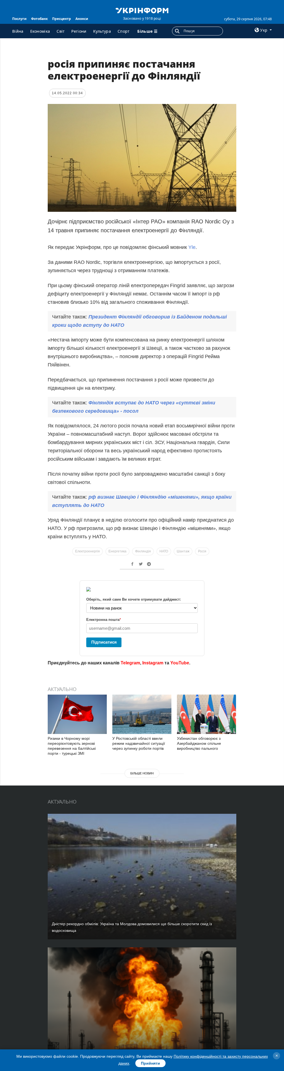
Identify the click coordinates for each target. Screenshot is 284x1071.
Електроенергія (87, 551)
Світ (61, 31)
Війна (18, 31)
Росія (202, 551)
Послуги (19, 18)
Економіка (40, 31)
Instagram (152, 663)
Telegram (130, 663)
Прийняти (150, 1063)
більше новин (142, 773)
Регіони (78, 31)
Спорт (124, 31)
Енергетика (117, 551)
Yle (192, 247)
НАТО (163, 551)
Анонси (81, 18)
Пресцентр (61, 18)
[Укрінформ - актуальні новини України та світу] (142, 10)
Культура (102, 31)
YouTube (179, 663)
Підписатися (104, 642)
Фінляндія (143, 551)
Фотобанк (39, 18)
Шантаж (183, 551)
